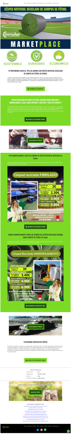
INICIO (25, 3)
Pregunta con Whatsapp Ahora (36, 226)
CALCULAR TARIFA (35, 392)
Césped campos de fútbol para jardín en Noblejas (35, 407)
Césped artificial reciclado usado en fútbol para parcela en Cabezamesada (35, 411)
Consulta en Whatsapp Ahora (36, 119)
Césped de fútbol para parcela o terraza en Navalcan (35, 409)
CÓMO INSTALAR (55, 3)
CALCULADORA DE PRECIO (35, 326)
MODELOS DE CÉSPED (31, 3)
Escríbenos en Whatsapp (36, 89)
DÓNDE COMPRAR (48, 3)
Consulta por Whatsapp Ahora (36, 360)
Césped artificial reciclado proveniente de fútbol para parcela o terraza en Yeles (35, 406)
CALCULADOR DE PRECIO (35, 140)
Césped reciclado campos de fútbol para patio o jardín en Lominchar (35, 412)
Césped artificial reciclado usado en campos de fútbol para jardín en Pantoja (35, 414)
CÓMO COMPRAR (40, 3)
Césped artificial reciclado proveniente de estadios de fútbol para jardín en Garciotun (35, 417)
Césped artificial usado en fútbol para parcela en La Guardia (35, 419)
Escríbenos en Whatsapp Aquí (36, 305)
